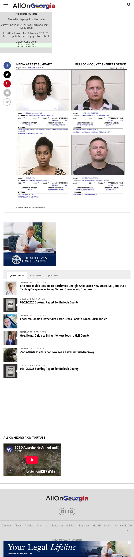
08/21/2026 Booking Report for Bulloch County (49, 302)
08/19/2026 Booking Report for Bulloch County (49, 369)
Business (84, 525)
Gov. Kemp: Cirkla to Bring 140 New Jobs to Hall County (55, 335)
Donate (130, 530)
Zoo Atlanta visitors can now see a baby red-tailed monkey (57, 352)
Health (97, 525)
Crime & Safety (123, 525)
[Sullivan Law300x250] (29, 265)
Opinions (71, 525)
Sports (108, 525)
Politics (29, 525)
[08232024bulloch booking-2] (72, 208)
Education (57, 525)
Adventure (42, 525)
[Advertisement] (67, 407)
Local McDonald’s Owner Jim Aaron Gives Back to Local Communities (63, 319)
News (18, 525)
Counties (7, 525)
